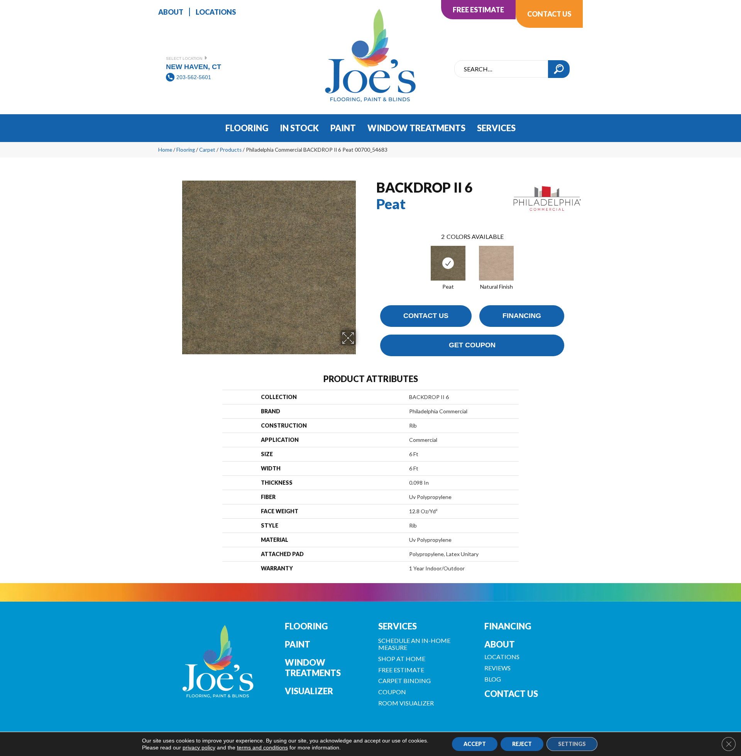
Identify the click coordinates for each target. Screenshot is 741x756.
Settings (572, 744)
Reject (522, 744)
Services (397, 626)
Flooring (185, 150)
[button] (559, 69)
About (499, 644)
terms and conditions (262, 747)
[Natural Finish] (496, 263)
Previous (372, 255)
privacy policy (199, 747)
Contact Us (425, 316)
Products (231, 150)
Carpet (207, 150)
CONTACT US (511, 693)
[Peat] (448, 263)
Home (165, 150)
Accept (475, 744)
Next (572, 255)
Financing (521, 316)
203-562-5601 (193, 77)
